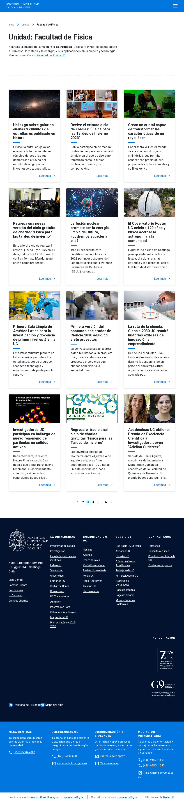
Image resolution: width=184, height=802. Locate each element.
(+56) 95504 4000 (24, 752)
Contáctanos (159, 536)
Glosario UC (89, 586)
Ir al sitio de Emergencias (72, 763)
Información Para (60, 606)
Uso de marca (91, 591)
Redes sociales (91, 560)
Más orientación (109, 763)
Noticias (87, 549)
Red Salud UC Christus (128, 545)
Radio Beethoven (92, 580)
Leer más (47, 175)
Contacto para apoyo (112, 756)
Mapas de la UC (59, 617)
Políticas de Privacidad (26, 705)
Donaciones (57, 591)
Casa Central (16, 579)
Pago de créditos (125, 589)
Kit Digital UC (167, 797)
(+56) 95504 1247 (154, 765)
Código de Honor (59, 586)
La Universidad (62, 536)
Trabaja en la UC (125, 570)
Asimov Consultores (42, 797)
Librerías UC (122, 556)
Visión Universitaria (94, 565)
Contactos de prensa (160, 565)
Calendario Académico (63, 612)
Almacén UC (123, 551)
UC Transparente (60, 596)
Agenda (87, 554)
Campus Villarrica (18, 600)
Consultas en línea (158, 551)
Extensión (55, 565)
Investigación (57, 551)
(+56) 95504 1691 (154, 759)
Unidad (25, 24)
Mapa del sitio (52, 705)
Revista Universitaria (94, 570)
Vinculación (56, 570)
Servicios (124, 536)
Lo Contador (15, 595)
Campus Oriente (18, 585)
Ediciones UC (57, 580)
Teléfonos (154, 545)
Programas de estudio (62, 545)
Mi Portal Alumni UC (127, 575)
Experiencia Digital (73, 797)
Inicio (11, 24)
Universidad (57, 575)
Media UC (88, 575)
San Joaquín (16, 590)
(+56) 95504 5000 (67, 756)
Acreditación (164, 637)
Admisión (55, 601)
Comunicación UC (95, 538)
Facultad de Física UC (51, 55)
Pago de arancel (125, 595)
